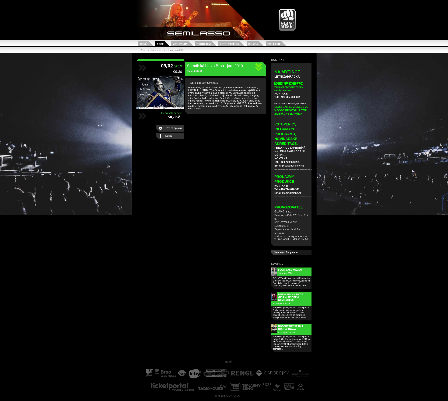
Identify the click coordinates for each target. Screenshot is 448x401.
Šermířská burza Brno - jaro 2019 (167, 50)
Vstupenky (180, 44)
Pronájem (204, 44)
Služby (253, 44)
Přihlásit (273, 44)
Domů (144, 44)
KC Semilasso (194, 71)
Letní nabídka (229, 44)
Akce (160, 44)
